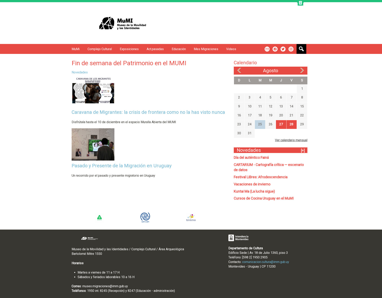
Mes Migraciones (206, 49)
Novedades (80, 72)
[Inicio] (114, 23)
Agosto (270, 70)
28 (291, 124)
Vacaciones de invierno (252, 184)
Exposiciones (129, 49)
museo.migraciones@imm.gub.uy (105, 286)
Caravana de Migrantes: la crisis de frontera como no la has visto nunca (148, 112)
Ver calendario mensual (291, 140)
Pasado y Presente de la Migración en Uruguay (122, 165)
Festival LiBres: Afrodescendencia (260, 177)
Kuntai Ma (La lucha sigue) (254, 191)
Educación (179, 49)
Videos (231, 49)
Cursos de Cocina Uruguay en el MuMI (264, 198)
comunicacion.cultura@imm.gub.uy (265, 262)
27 (281, 124)
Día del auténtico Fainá (251, 157)
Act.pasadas (155, 49)
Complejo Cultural (100, 49)
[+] (303, 150)
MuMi (76, 49)
